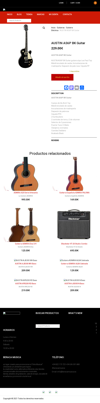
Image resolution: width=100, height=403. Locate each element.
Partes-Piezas (74, 326)
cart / (83, 3)
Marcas (40, 14)
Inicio (9, 14)
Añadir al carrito (62, 77)
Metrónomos (73, 329)
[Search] (29, 20)
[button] (44, 28)
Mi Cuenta (53, 14)
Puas (70, 323)
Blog (19, 14)
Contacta (67, 14)
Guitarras (61, 28)
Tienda (29, 14)
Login (61, 3)
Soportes (72, 320)
